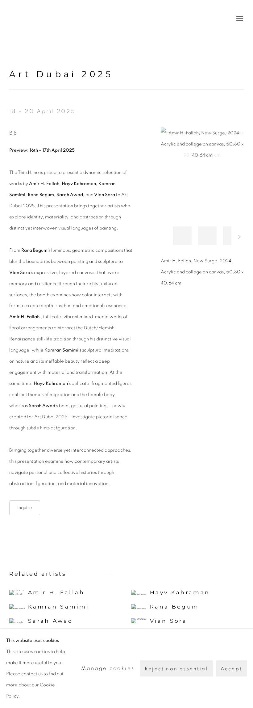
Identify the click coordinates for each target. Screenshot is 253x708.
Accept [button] (231, 668)
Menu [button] (239, 18)
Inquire (24, 507)
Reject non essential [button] (176, 668)
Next (239, 238)
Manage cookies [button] (108, 668)
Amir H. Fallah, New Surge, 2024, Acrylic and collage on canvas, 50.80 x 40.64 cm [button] (207, 235)
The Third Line (37, 19)
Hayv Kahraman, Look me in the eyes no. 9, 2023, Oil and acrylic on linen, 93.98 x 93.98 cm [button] (182, 235)
